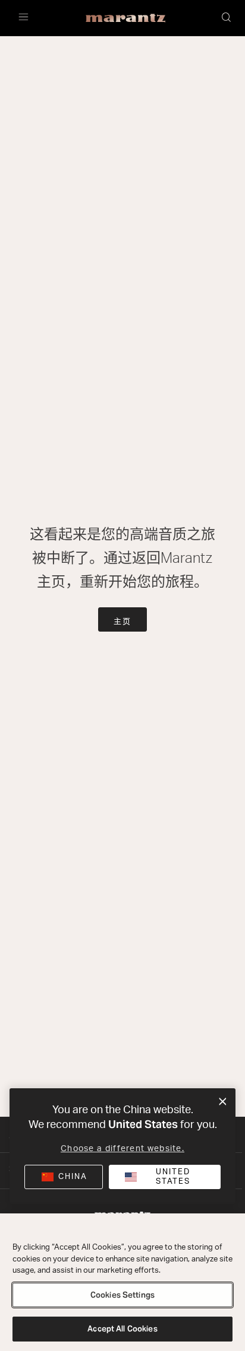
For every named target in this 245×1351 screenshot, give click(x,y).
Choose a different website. (122, 1149)
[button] (227, 18)
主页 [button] (122, 622)
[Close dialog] (222, 1102)
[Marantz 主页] (126, 18)
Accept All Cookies (122, 1329)
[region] (122, 1282)
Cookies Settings (122, 1295)
